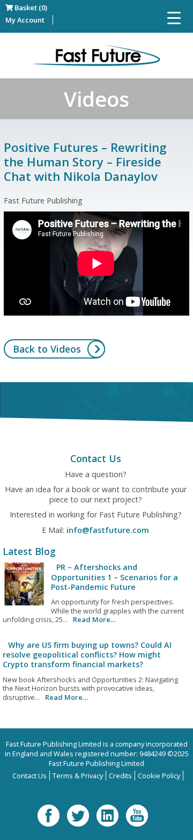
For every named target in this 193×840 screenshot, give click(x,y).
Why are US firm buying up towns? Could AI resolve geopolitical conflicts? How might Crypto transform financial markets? (87, 655)
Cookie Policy (159, 775)
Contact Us (29, 775)
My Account (24, 20)
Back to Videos (47, 348)
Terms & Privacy (78, 775)
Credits (120, 775)
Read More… (94, 619)
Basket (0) (30, 7)
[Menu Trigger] (174, 17)
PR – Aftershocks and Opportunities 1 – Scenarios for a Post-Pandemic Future (114, 577)
